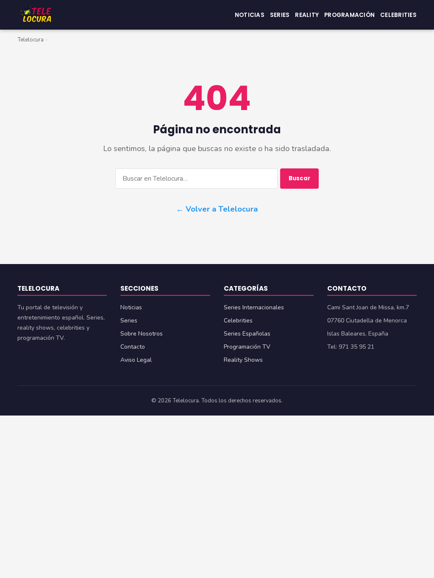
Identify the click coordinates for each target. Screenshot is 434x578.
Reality (307, 15)
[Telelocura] (36, 15)
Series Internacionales (254, 307)
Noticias (249, 15)
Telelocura (30, 40)
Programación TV (247, 347)
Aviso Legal (136, 360)
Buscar (299, 178)
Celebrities (398, 15)
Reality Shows (243, 360)
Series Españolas (247, 334)
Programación (349, 15)
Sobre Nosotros (141, 334)
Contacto (132, 347)
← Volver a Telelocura (217, 209)
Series (280, 15)
